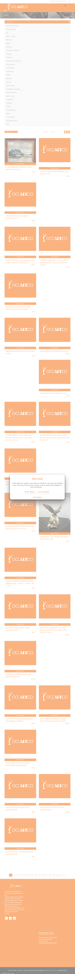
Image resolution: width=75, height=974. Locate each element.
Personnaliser (37, 497)
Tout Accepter (44, 492)
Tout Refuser (30, 492)
